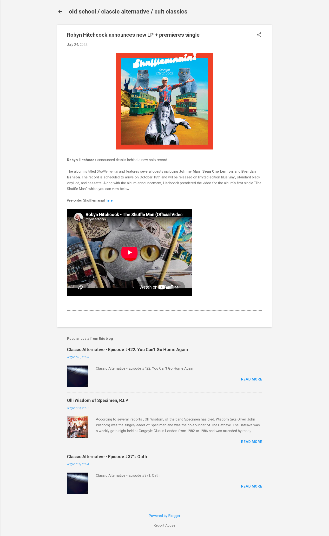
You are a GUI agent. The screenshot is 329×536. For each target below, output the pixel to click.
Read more (251, 379)
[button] (259, 35)
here (109, 200)
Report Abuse (164, 525)
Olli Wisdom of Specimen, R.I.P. (98, 400)
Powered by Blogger (164, 516)
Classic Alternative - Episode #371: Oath (107, 456)
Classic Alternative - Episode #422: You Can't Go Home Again (127, 349)
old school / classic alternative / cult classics (128, 11)
